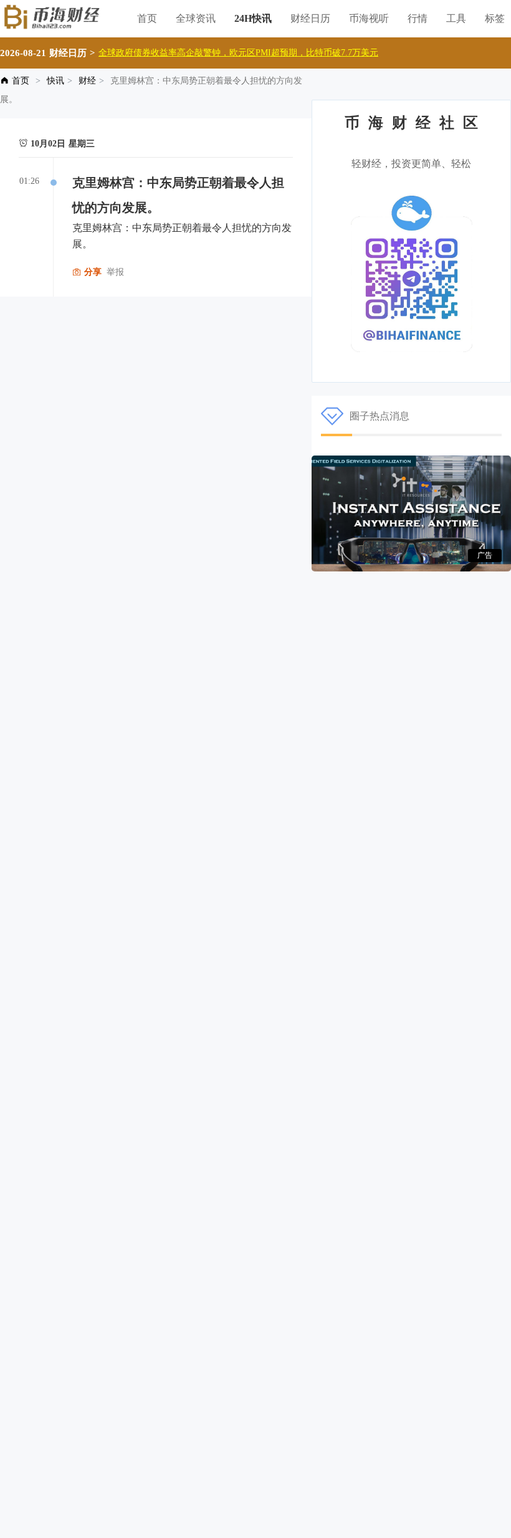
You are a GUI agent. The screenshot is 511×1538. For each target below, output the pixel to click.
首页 (147, 18)
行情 (417, 18)
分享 (91, 272)
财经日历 (310, 18)
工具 (456, 18)
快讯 (55, 80)
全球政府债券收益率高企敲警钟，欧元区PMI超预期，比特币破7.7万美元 (238, 52)
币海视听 (369, 18)
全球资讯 (196, 18)
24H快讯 (253, 18)
